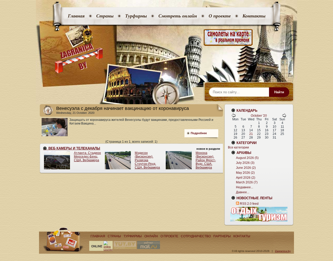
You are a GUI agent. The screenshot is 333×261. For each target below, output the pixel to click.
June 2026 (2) (246, 168)
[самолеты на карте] (166, 37)
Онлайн (151, 236)
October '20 (259, 115)
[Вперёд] (284, 116)
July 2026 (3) (245, 163)
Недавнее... (244, 187)
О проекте (220, 15)
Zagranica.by (283, 251)
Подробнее (199, 133)
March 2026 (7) (247, 182)
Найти (279, 92)
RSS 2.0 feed (249, 204)
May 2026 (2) (245, 173)
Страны (104, 15)
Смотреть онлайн (177, 15)
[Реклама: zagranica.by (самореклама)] (259, 214)
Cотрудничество (196, 236)
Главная (76, 15)
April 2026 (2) (245, 177)
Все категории (238, 147)
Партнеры (222, 236)
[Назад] (234, 116)
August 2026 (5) (247, 158)
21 (251, 134)
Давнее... (242, 192)
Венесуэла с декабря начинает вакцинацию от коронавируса (122, 108)
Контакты (253, 15)
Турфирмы (136, 15)
